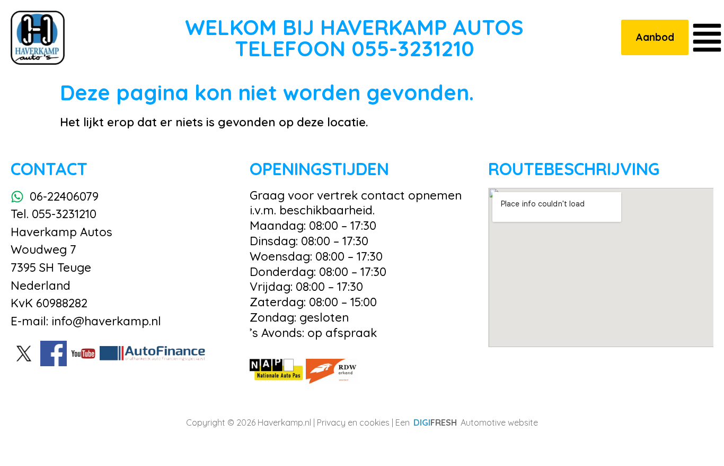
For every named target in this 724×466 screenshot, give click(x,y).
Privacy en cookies (353, 422)
